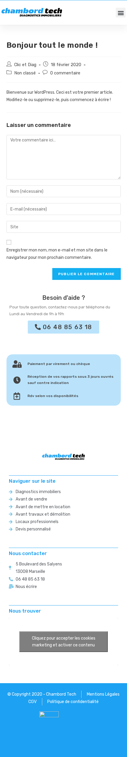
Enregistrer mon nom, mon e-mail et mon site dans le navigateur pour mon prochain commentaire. (57, 254)
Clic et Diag (25, 64)
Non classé (25, 73)
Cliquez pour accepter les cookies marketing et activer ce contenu (63, 642)
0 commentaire (65, 73)
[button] (121, 12)
